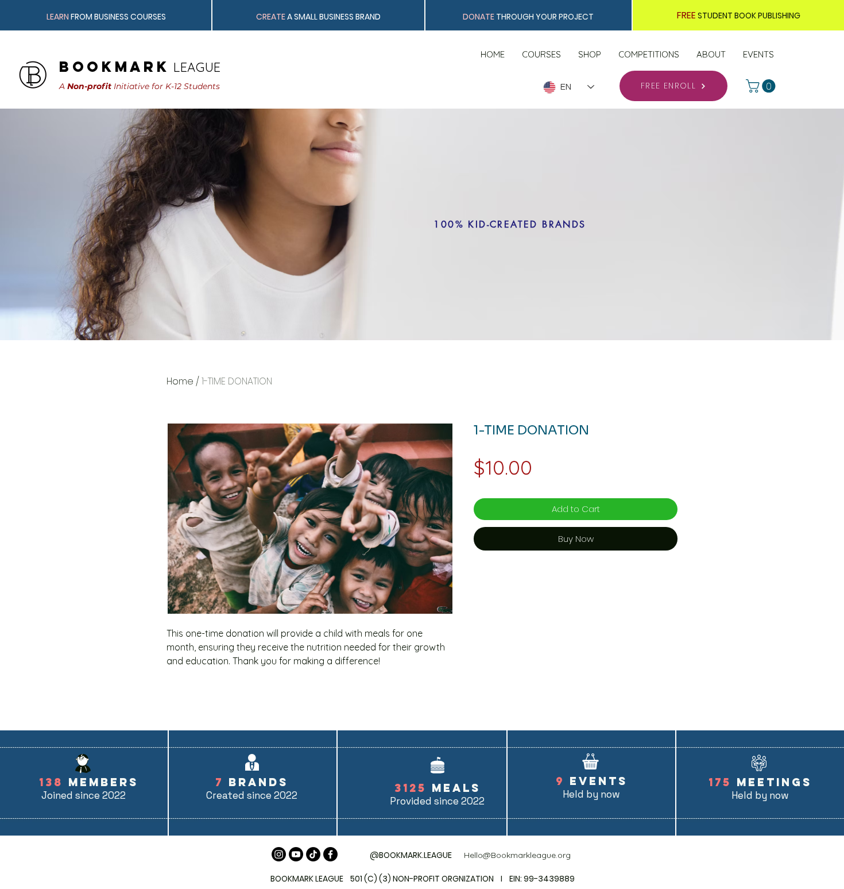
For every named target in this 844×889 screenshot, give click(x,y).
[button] (762, 86)
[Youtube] (296, 854)
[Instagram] (279, 854)
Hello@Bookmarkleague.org (517, 855)
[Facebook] (330, 854)
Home (180, 381)
